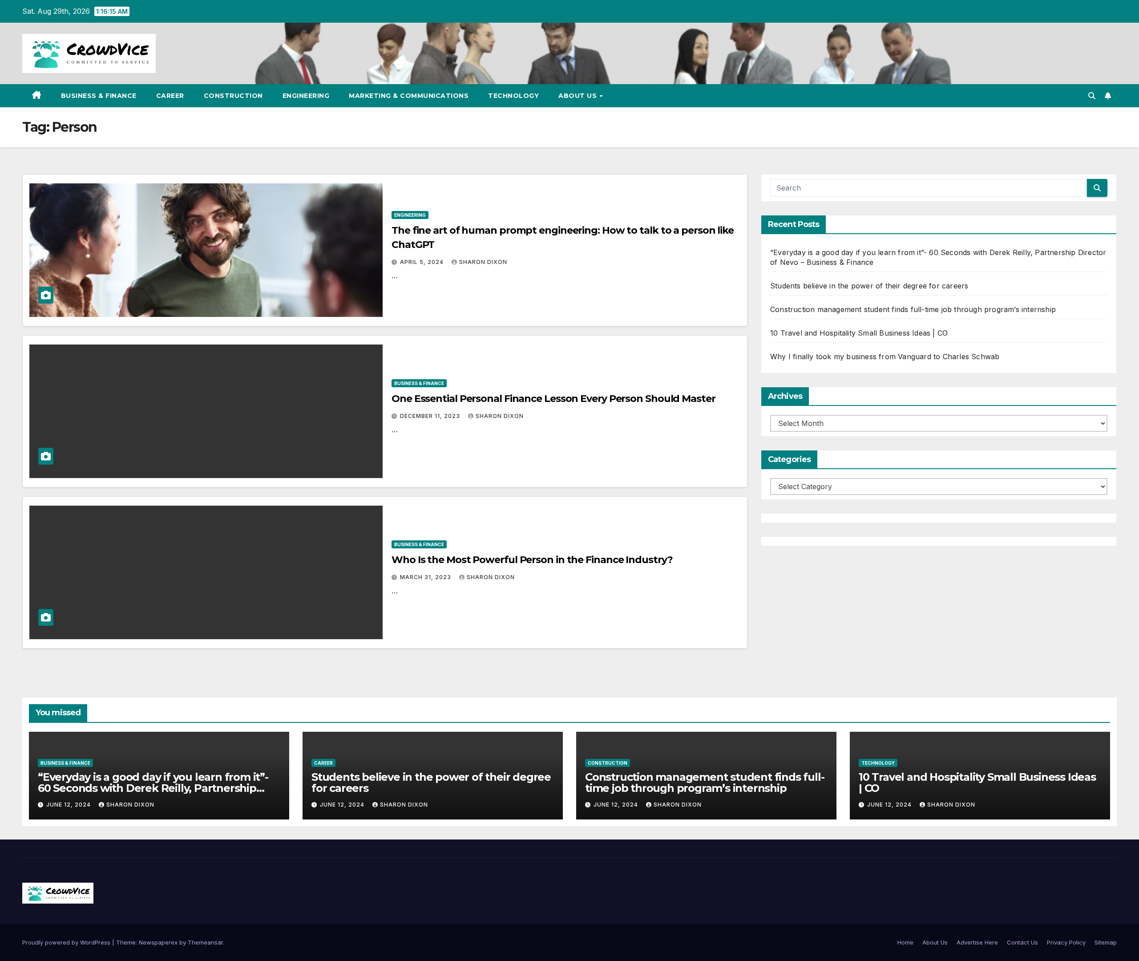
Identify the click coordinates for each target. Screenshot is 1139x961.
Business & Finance (99, 96)
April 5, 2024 (422, 262)
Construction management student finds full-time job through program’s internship (913, 309)
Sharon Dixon (483, 262)
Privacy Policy (1066, 942)
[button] (1091, 95)
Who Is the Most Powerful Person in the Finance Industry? (532, 560)
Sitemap (1106, 942)
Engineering (306, 96)
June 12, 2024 (69, 804)
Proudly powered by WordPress (67, 942)
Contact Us (1022, 942)
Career (170, 96)
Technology (513, 96)
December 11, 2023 (431, 416)
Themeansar (205, 942)
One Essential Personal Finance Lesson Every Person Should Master (553, 399)
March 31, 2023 (426, 577)
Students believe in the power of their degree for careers (869, 285)
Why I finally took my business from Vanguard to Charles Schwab (884, 356)
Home (905, 942)
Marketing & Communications (409, 96)
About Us (578, 96)
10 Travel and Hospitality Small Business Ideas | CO (859, 332)
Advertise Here (977, 942)
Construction (233, 96)
